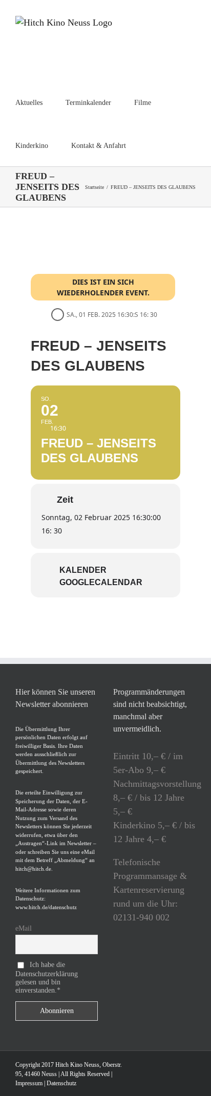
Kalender (83, 570)
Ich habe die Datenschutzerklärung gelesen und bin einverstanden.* (46, 977)
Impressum (29, 1083)
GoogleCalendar (100, 582)
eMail (23, 928)
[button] (152, 144)
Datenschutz (61, 1083)
